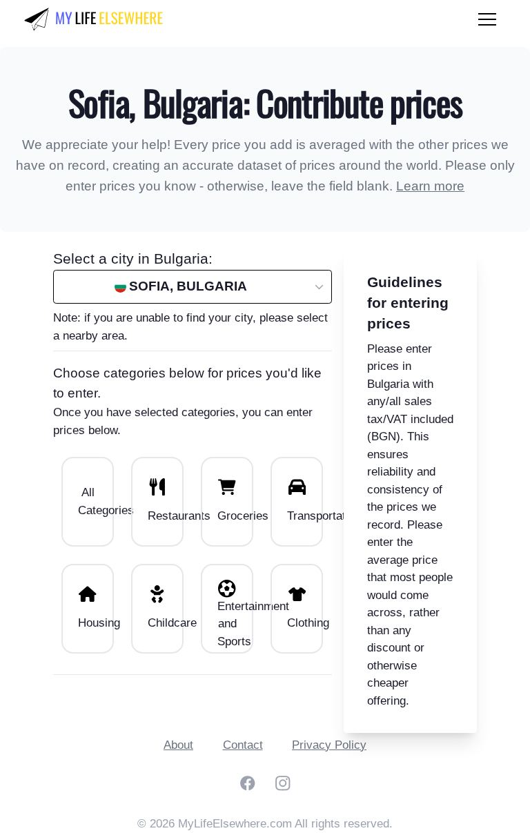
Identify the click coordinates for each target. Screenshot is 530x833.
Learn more (430, 186)
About (178, 745)
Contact (243, 745)
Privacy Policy (329, 745)
